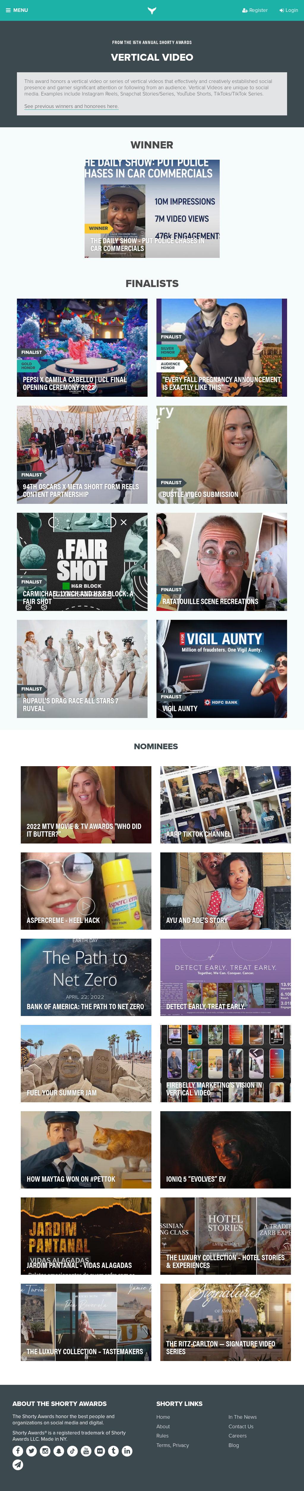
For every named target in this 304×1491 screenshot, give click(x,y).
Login (292, 10)
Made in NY (53, 1439)
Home (163, 1417)
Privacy (181, 1445)
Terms (163, 1445)
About (163, 1426)
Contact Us (241, 1426)
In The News (243, 1417)
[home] (152, 10)
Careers (238, 1436)
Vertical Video (107, 167)
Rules (162, 1436)
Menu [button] (20, 10)
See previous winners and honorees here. (71, 106)
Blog (234, 1445)
